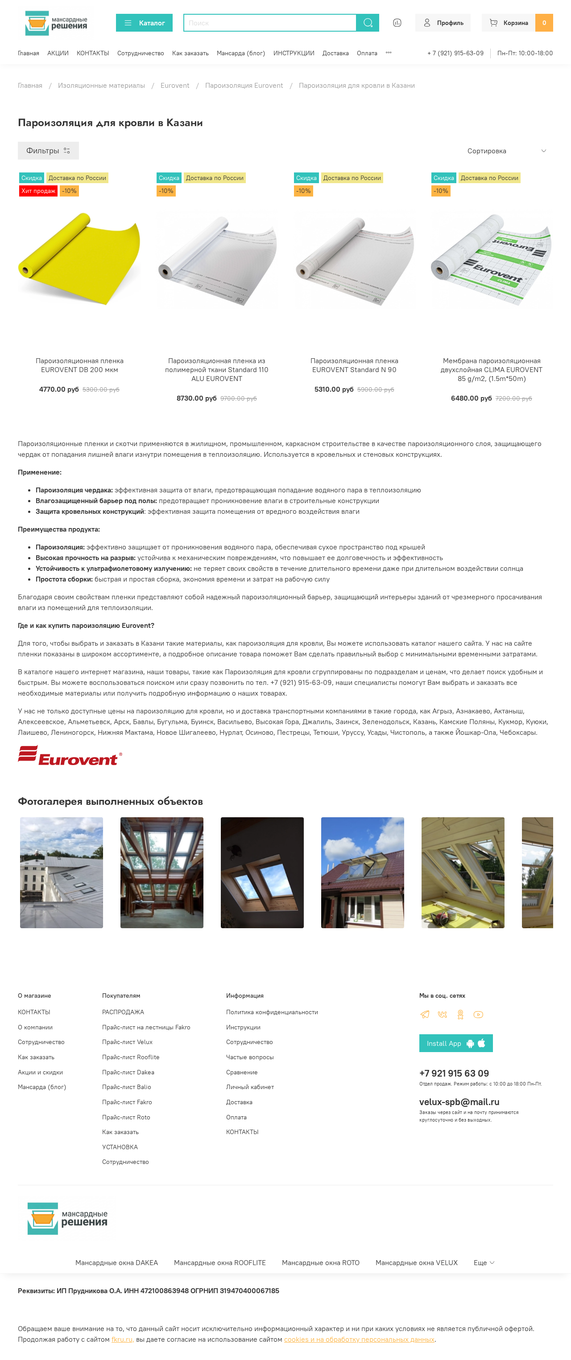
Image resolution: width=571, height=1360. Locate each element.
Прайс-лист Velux (127, 1042)
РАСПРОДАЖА (123, 1012)
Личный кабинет (250, 1087)
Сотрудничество (140, 53)
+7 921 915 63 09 (454, 1073)
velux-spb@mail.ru (459, 1102)
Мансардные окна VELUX (417, 1262)
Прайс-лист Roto (126, 1117)
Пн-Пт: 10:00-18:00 (525, 53)
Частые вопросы (250, 1057)
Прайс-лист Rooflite (131, 1057)
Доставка (336, 53)
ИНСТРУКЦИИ (293, 53)
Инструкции (243, 1027)
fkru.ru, (123, 1339)
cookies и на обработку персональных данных (359, 1339)
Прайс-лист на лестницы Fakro (146, 1027)
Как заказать (190, 53)
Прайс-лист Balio (126, 1087)
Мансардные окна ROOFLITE (220, 1262)
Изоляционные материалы (101, 85)
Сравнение (242, 1072)
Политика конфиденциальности (272, 1012)
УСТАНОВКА (120, 1147)
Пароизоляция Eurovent (244, 85)
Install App (447, 1043)
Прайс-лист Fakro (127, 1102)
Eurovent (175, 85)
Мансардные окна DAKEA (116, 1262)
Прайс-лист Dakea (128, 1072)
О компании (35, 1027)
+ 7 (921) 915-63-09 (455, 53)
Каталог (152, 22)
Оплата (367, 53)
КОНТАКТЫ (93, 53)
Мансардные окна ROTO (321, 1262)
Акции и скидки (40, 1072)
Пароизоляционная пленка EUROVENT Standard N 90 (354, 365)
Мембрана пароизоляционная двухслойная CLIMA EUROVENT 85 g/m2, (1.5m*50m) (491, 369)
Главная (28, 53)
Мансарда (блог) (241, 53)
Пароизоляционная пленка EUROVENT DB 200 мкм (80, 365)
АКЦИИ (58, 53)
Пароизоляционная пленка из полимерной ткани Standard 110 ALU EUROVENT (217, 369)
